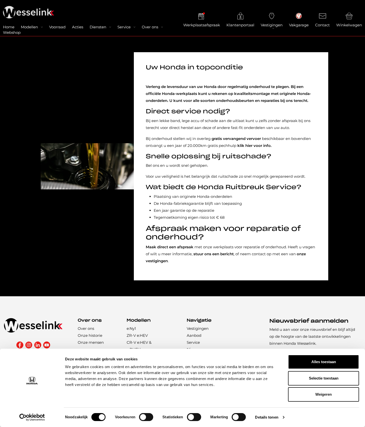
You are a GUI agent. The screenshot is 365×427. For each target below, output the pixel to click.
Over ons (150, 27)
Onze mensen (91, 342)
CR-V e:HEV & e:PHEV (139, 346)
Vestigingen (272, 25)
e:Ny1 (131, 328)
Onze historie (90, 335)
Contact (322, 25)
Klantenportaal (240, 25)
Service (124, 27)
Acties (77, 27)
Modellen (29, 27)
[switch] (146, 417)
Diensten (98, 27)
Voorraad (57, 27)
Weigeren (323, 394)
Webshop (12, 32)
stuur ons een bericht (213, 254)
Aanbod (194, 335)
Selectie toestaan (323, 378)
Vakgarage (299, 25)
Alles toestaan (323, 362)
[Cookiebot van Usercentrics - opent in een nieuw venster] (32, 417)
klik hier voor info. (255, 145)
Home (8, 27)
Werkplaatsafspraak (201, 25)
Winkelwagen (349, 25)
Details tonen (266, 417)
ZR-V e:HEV (137, 335)
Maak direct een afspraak (169, 247)
